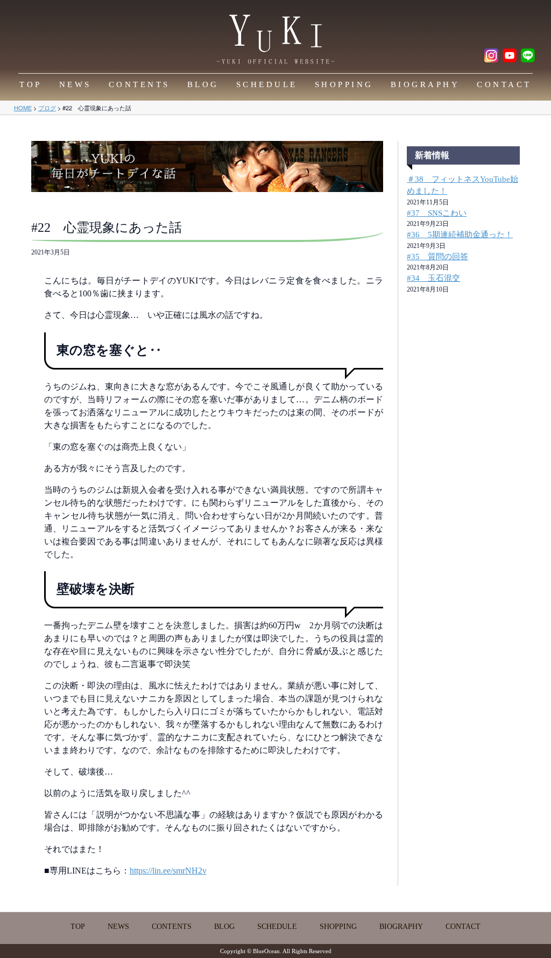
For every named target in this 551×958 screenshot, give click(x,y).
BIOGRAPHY (425, 84)
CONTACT (504, 84)
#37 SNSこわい (437, 213)
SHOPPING (344, 84)
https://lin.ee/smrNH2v (168, 870)
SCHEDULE (267, 84)
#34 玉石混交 (433, 278)
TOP (30, 84)
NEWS (75, 84)
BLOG (203, 84)
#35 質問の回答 (437, 256)
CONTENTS (139, 84)
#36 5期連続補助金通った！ (460, 234)
